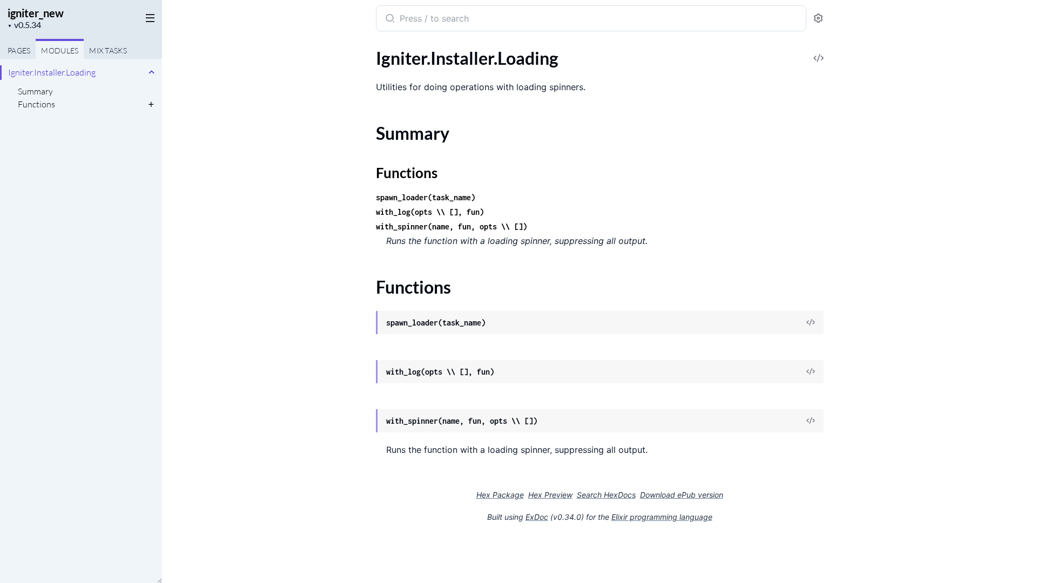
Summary (35, 91)
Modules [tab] (59, 50)
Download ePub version (681, 494)
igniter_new (36, 12)
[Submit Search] (389, 19)
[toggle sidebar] (148, 17)
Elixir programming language (661, 516)
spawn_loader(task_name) (425, 197)
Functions (36, 104)
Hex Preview (550, 494)
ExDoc (537, 516)
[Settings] (818, 18)
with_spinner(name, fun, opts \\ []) (451, 226)
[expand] (151, 72)
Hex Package (500, 494)
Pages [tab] (19, 50)
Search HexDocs (606, 495)
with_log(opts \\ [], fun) (430, 211)
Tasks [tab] (108, 50)
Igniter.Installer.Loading (52, 72)
